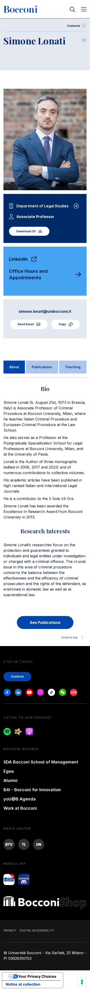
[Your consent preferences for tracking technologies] (82, 982)
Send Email (26, 324)
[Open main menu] (84, 9)
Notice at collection (23, 984)
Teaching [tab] (73, 367)
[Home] (20, 9)
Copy (63, 324)
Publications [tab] (42, 367)
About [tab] (14, 367)
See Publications (45, 622)
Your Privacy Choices (37, 976)
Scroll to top (69, 637)
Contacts (73, 26)
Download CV (26, 231)
